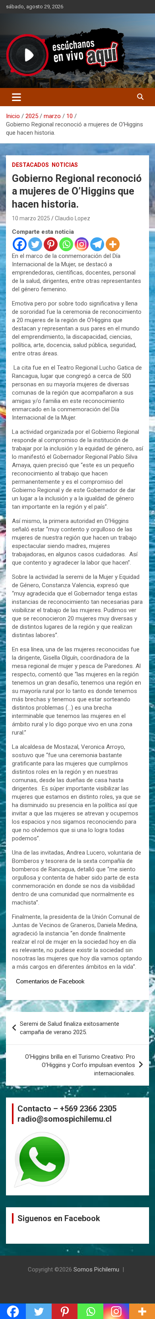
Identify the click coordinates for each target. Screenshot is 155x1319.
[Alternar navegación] (16, 97)
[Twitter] (35, 244)
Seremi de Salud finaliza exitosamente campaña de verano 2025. (69, 1028)
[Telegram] (97, 244)
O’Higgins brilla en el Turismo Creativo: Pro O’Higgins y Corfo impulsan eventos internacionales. (80, 1065)
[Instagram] (82, 244)
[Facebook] (20, 244)
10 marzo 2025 (31, 218)
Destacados (30, 165)
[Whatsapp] (66, 244)
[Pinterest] (51, 244)
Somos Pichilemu (96, 1269)
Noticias (65, 165)
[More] (113, 244)
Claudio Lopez (72, 218)
